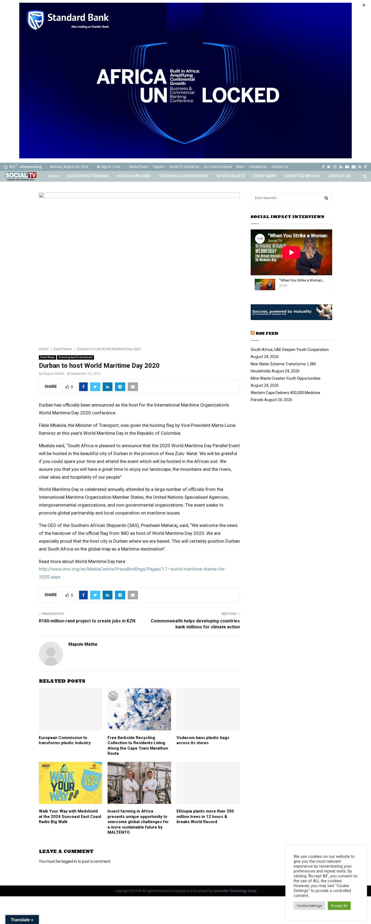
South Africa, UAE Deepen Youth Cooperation (290, 349)
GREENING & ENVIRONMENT (184, 176)
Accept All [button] (339, 906)
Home (53, 176)
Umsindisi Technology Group (234, 891)
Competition (258, 167)
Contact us (280, 167)
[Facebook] (323, 167)
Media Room (138, 167)
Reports (159, 167)
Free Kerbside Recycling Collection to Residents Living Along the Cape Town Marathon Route (138, 745)
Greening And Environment (75, 357)
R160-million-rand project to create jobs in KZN (87, 621)
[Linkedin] (340, 167)
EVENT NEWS (264, 176)
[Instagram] (335, 167)
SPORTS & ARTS (231, 176)
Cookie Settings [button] (309, 906)
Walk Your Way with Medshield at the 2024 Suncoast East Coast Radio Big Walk (70, 816)
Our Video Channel (218, 167)
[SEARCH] (326, 198)
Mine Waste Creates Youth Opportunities (285, 378)
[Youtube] (347, 167)
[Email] (354, 167)
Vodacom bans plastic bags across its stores (203, 740)
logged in (69, 861)
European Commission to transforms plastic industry (65, 740)
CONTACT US (339, 176)
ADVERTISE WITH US (302, 176)
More (240, 167)
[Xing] (365, 167)
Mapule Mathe (53, 374)
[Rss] (359, 167)
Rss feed (267, 333)
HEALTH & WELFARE (134, 176)
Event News (47, 357)
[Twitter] (329, 167)
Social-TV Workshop (184, 167)
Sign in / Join (110, 167)
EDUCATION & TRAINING (88, 176)
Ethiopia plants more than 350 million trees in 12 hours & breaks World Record (205, 816)
